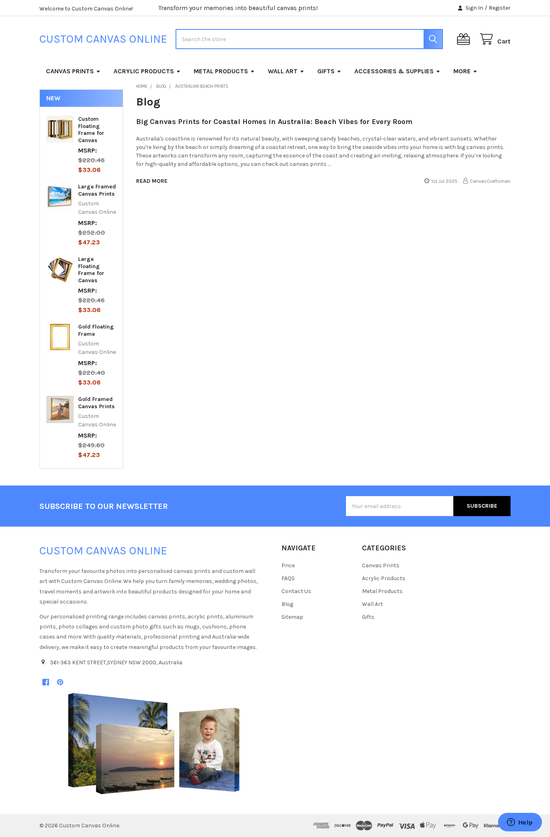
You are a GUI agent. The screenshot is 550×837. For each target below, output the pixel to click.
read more (151, 181)
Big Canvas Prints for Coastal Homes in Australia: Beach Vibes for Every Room (274, 121)
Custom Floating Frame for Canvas (91, 130)
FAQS (288, 578)
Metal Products (221, 71)
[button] (153, 743)
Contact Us (296, 591)
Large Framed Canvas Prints (97, 190)
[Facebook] (45, 682)
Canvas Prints (70, 71)
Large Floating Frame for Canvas (91, 270)
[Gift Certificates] (465, 39)
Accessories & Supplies (394, 71)
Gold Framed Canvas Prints (96, 403)
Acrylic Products (144, 71)
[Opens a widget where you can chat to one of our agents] (520, 823)
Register (500, 7)
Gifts (326, 71)
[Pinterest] (60, 682)
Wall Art (283, 71)
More (462, 71)
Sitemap (292, 617)
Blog (287, 604)
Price (288, 565)
